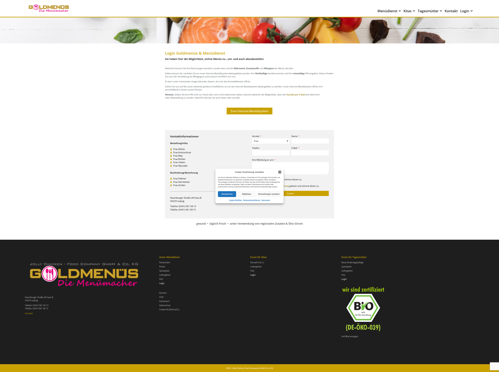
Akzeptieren (227, 194)
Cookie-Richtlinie (235, 200)
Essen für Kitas (258, 257)
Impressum (265, 200)
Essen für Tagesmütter (354, 257)
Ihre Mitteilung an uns (263, 160)
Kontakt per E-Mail (296, 94)
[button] (279, 172)
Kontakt (451, 10)
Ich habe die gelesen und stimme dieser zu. (286, 186)
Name (294, 136)
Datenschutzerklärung (251, 200)
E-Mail (294, 148)
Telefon (255, 148)
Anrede (256, 136)
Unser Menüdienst (169, 257)
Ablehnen (246, 194)
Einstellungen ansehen (269, 194)
